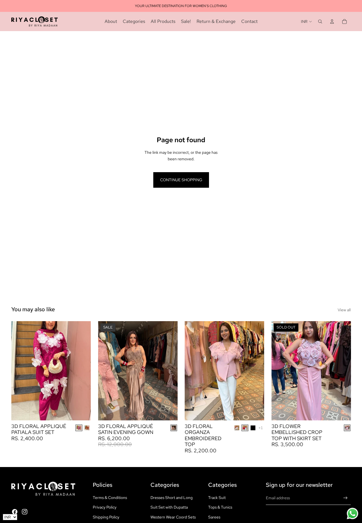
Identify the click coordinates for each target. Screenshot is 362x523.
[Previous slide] (19, 370)
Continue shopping (181, 179)
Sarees (214, 517)
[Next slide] (82, 370)
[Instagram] (24, 511)
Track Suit (217, 497)
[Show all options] (260, 428)
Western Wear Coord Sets (173, 517)
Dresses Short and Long (171, 497)
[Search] (320, 21)
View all (344, 309)
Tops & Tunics (220, 507)
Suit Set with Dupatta (169, 507)
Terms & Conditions (110, 497)
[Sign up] (345, 498)
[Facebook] (14, 511)
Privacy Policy (105, 507)
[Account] (332, 21)
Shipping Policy (106, 517)
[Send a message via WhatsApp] (352, 513)
